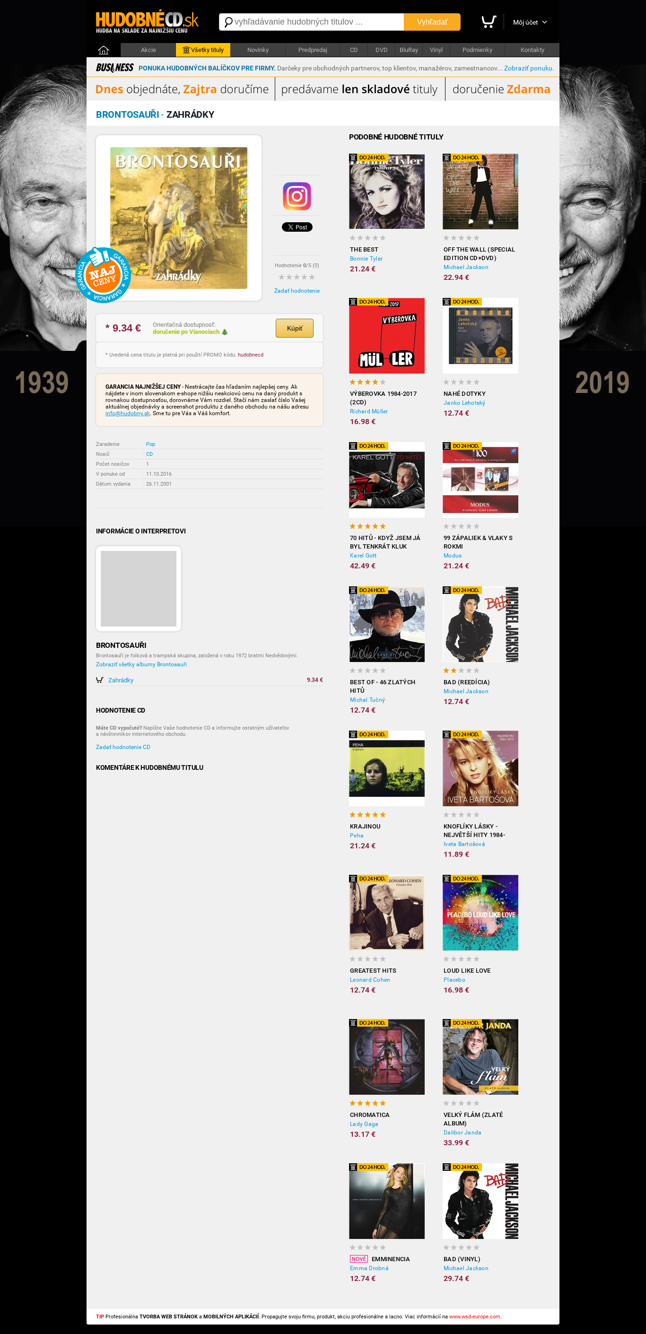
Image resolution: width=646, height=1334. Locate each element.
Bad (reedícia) (467, 682)
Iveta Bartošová (464, 844)
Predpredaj (312, 49)
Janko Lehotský (465, 403)
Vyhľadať (432, 22)
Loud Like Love (467, 970)
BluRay (409, 49)
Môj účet (525, 22)
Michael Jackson (466, 267)
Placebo (454, 980)
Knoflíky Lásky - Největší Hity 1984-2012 (474, 831)
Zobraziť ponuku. (529, 68)
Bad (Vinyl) (462, 1259)
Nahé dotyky (465, 393)
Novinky (258, 49)
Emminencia (391, 1259)
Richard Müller (369, 411)
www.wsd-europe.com (474, 1317)
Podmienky (477, 49)
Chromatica (370, 1114)
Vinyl (436, 49)
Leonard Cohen (370, 980)
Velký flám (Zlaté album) (473, 1119)
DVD (381, 49)
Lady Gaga (364, 1124)
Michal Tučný (367, 700)
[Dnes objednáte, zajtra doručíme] (323, 99)
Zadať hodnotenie (297, 291)
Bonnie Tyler (366, 258)
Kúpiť (295, 328)
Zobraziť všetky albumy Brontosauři (141, 664)
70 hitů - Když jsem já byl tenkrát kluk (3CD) (385, 542)
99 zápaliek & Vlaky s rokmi (478, 542)
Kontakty (532, 49)
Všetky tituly (207, 49)
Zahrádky (120, 680)
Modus (453, 555)
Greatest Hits (373, 970)
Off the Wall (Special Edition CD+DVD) (479, 254)
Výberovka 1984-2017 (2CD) (383, 398)
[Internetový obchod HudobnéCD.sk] (148, 22)
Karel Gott (363, 555)
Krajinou (365, 826)
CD (354, 49)
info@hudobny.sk (127, 413)
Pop (150, 444)
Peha (357, 835)
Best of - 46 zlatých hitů (382, 686)
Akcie (148, 49)
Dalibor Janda (462, 1132)
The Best (364, 249)
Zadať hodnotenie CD (123, 747)
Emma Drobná (369, 1268)
